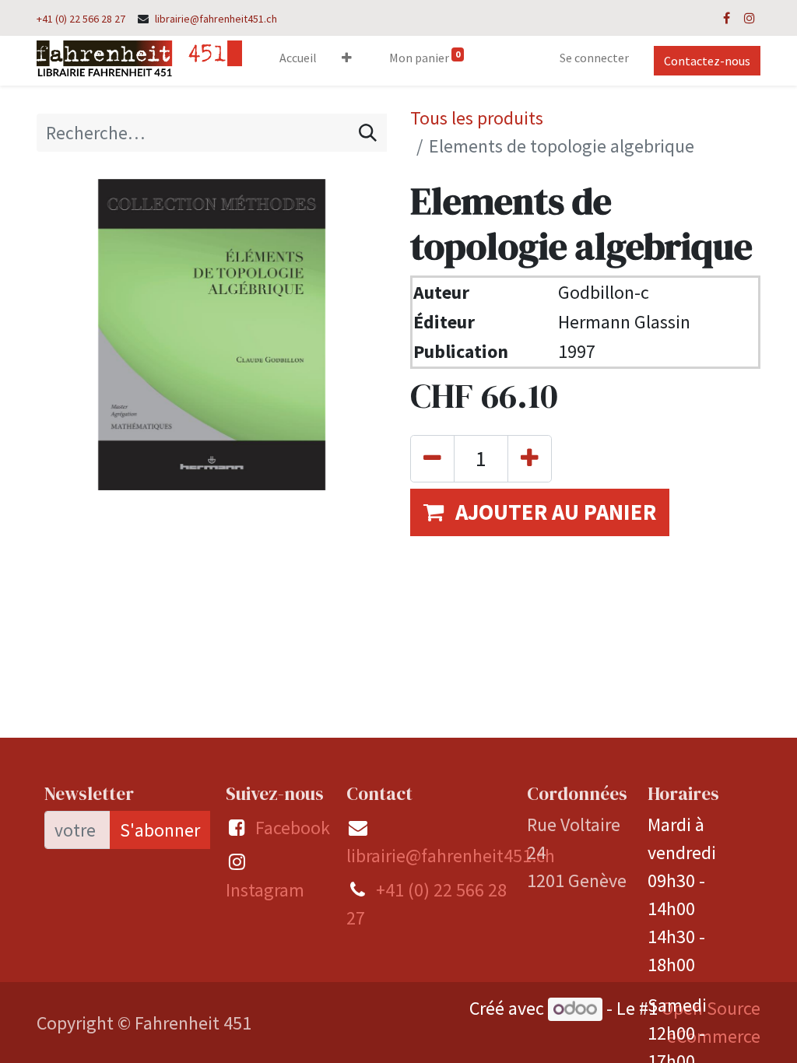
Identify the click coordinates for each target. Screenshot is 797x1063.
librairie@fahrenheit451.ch (216, 19)
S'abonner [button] (160, 830)
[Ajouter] (529, 458)
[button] (347, 61)
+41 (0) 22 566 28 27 (81, 19)
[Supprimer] (432, 458)
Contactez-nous (707, 60)
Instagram (265, 890)
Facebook (292, 828)
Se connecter (594, 57)
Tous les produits (476, 118)
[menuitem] (298, 61)
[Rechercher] (368, 133)
